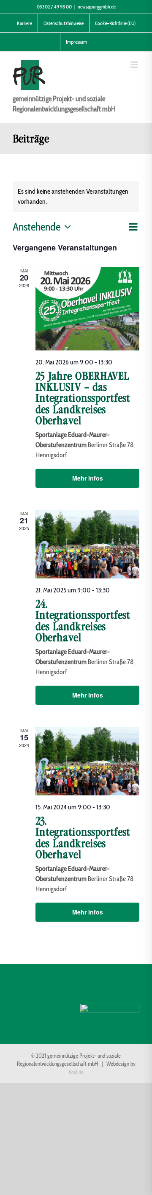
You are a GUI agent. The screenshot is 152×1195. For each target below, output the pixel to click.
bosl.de (76, 1072)
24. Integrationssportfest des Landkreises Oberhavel (82, 621)
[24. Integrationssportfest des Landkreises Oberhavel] (87, 544)
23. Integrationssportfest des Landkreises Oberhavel (82, 837)
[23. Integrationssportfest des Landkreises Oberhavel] (87, 761)
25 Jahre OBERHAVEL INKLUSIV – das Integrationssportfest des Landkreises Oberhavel (82, 398)
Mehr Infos (87, 478)
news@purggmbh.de (97, 6)
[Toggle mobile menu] (134, 64)
